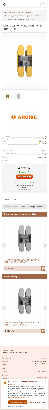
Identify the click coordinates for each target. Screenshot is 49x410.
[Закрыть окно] (45, 381)
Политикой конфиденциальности (19, 397)
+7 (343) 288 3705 (41, 371)
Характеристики (10, 200)
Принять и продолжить (18, 402)
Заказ (3, 368)
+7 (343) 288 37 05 (24, 189)
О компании (5, 361)
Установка (5, 378)
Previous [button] (4, 245)
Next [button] (45, 245)
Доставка (5, 375)
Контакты (44, 366)
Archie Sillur (43, 141)
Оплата (4, 371)
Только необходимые (37, 402)
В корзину (23, 177)
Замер (4, 365)
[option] (24, 245)
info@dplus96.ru (42, 377)
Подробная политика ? (16, 406)
